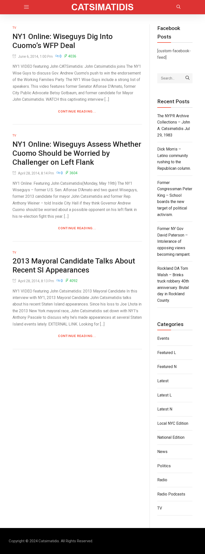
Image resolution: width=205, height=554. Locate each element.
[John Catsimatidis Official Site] (103, 7)
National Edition (170, 437)
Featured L (166, 352)
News (162, 451)
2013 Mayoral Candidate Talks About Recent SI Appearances (73, 265)
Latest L (164, 395)
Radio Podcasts (171, 494)
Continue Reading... (77, 111)
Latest (162, 380)
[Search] (187, 78)
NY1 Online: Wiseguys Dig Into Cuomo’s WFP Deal (62, 41)
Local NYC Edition (172, 423)
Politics (164, 466)
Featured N (166, 366)
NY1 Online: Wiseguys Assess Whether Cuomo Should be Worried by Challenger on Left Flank (76, 153)
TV (14, 28)
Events (163, 338)
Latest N (164, 409)
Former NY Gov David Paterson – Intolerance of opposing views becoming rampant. (173, 241)
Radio (162, 480)
